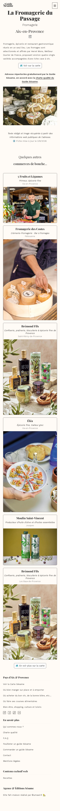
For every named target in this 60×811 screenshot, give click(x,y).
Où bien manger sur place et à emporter (23, 690)
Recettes (7, 778)
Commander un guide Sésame (18, 749)
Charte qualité (10, 732)
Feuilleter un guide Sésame (17, 744)
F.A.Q (5, 738)
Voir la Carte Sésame (13, 684)
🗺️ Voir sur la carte (30, 65)
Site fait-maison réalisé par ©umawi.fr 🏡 (24, 795)
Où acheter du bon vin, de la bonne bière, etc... (27, 695)
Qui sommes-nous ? (13, 726)
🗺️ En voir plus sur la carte (30, 665)
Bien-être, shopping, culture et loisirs (22, 707)
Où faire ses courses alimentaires (20, 701)
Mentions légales (11, 761)
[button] (55, 5)
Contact (7, 755)
